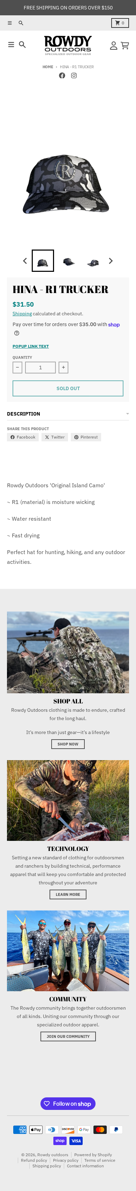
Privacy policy (65, 1160)
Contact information (85, 1165)
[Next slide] (110, 261)
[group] (43, 261)
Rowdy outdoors (52, 1154)
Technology (68, 848)
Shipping (22, 313)
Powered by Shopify (93, 1154)
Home (48, 66)
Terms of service (99, 1160)
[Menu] (11, 44)
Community (68, 999)
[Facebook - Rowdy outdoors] (62, 75)
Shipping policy (46, 1165)
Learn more (68, 894)
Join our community (68, 1036)
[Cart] (125, 45)
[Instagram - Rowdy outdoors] (73, 75)
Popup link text (31, 346)
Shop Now (68, 744)
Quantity (22, 357)
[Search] (22, 44)
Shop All (68, 701)
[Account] (113, 45)
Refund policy (34, 1160)
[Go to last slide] (25, 261)
